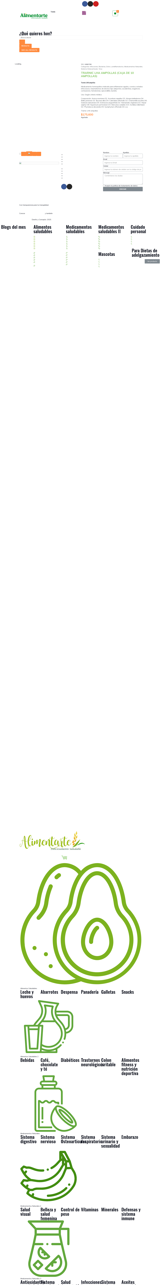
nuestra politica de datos (35, 213)
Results (25, 46)
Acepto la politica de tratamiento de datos (121, 186)
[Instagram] (90, 4)
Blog (65, 157)
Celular (105, 166)
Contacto (67, 164)
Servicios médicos (70, 159)
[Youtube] (96, 4)
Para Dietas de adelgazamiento (145, 252)
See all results (29, 50)
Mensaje (106, 173)
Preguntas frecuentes (72, 162)
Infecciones (94, 67)
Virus (100, 69)
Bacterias (102, 67)
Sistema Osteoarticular (89, 69)
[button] (152, 261)
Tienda (53, 12)
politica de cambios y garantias (65, 213)
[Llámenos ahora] (29, 154)
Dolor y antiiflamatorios (115, 67)
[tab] (81, 926)
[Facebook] (85, 4)
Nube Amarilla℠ (25, 220)
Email (105, 159)
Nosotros (67, 169)
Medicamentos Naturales (133, 67)
